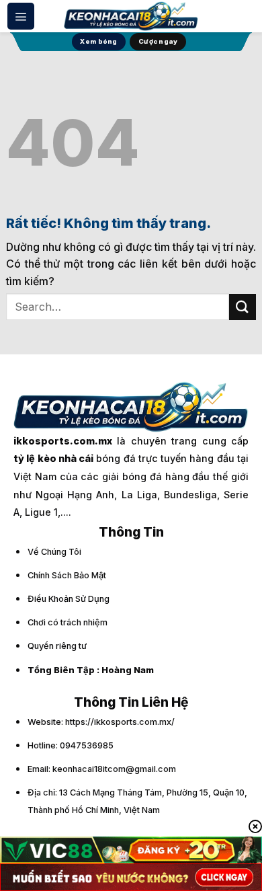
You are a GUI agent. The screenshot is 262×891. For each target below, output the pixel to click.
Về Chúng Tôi (54, 552)
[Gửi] (242, 307)
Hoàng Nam (127, 670)
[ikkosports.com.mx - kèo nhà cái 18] (131, 15)
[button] (20, 16)
